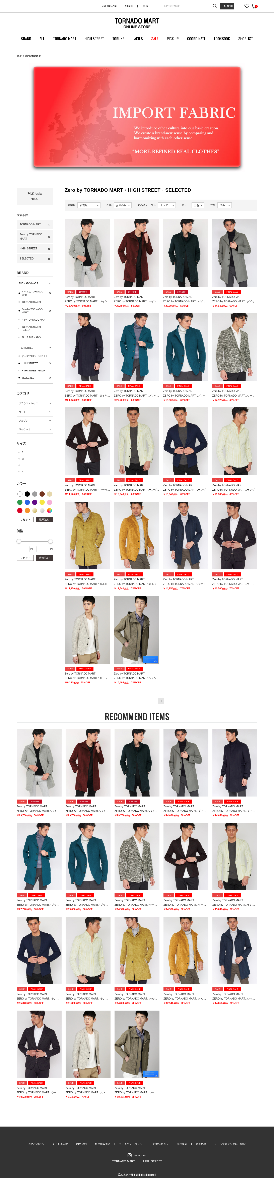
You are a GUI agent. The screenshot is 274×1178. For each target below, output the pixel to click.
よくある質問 (60, 1143)
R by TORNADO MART (34, 319)
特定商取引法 (103, 1143)
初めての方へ (36, 1143)
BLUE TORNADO (31, 337)
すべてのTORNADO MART (32, 293)
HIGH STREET (28, 248)
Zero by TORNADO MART (31, 236)
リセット (25, 519)
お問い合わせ (161, 1143)
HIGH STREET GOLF (33, 370)
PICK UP (173, 38)
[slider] (18, 541)
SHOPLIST (245, 38)
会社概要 (182, 1143)
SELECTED (26, 258)
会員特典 (201, 1143)
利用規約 (81, 1143)
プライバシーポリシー (132, 1143)
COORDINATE (196, 38)
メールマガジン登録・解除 (230, 1143)
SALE (155, 38)
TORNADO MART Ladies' (31, 329)
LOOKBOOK (222, 38)
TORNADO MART (30, 224)
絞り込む (44, 519)
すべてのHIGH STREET (34, 356)
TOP (19, 55)
